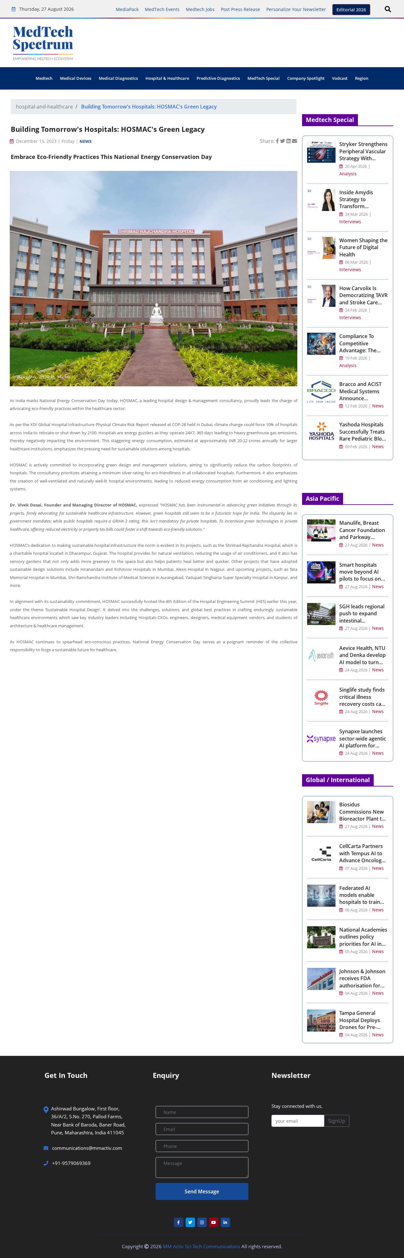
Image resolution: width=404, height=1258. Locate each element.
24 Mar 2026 (356, 214)
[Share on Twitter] (283, 141)
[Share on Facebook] (278, 141)
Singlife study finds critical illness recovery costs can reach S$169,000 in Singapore (362, 704)
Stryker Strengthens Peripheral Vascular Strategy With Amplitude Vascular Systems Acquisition (363, 158)
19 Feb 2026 (355, 358)
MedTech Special (263, 78)
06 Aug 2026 (356, 910)
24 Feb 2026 (355, 310)
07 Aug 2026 (356, 868)
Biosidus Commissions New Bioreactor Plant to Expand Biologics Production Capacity (363, 818)
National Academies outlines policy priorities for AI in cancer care (363, 940)
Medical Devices (75, 78)
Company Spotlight (305, 78)
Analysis (348, 174)
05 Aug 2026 (356, 951)
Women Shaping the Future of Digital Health (363, 247)
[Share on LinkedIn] (289, 141)
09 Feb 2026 (355, 446)
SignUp (336, 1120)
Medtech (44, 78)
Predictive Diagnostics (218, 78)
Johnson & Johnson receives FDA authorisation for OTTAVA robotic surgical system (362, 985)
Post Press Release (240, 9)
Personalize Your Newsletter (296, 9)
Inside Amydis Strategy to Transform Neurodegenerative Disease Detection (362, 206)
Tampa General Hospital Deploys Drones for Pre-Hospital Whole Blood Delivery (359, 1027)
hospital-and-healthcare (44, 106)
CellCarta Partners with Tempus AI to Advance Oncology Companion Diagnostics (361, 860)
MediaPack (127, 9)
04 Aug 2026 (356, 993)
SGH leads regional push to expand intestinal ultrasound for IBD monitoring (361, 620)
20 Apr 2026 (355, 166)
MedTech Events (162, 9)
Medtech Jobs (200, 9)
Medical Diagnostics (118, 78)
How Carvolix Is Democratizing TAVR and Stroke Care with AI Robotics (363, 299)
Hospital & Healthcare (167, 78)
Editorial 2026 (351, 10)
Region (361, 78)
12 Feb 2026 (355, 406)
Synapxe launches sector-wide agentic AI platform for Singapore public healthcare (362, 745)
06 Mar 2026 (356, 262)
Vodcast (340, 78)
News (86, 141)
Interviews (350, 222)
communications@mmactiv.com (86, 1148)
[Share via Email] (294, 141)
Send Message (202, 1191)
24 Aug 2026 (356, 670)
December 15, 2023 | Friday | (47, 141)
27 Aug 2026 (356, 545)
